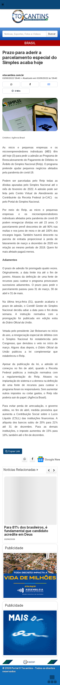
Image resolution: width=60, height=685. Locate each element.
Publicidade (14, 548)
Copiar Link (14, 451)
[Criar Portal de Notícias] (52, 679)
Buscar (52, 33)
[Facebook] (30, 84)
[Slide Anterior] (48, 470)
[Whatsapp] (11, 84)
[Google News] (49, 84)
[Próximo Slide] (54, 470)
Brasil (30, 43)
